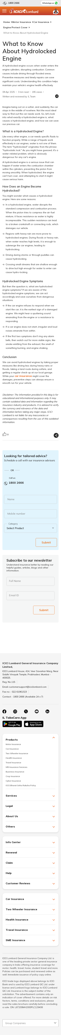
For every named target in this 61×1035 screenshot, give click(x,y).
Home (6, 22)
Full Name (15, 580)
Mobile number (16, 513)
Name (10, 499)
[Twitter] (26, 711)
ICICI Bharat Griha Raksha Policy (21, 785)
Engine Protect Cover (15, 27)
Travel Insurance (13, 762)
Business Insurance (15, 771)
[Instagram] (15, 711)
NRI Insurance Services (16, 767)
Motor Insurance (21, 22)
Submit (46, 542)
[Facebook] (4, 711)
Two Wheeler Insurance (17, 753)
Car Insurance (41, 22)
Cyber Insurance (13, 781)
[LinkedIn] (47, 711)
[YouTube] (37, 711)
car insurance (23, 376)
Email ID (14, 595)
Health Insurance (14, 758)
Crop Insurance (13, 776)
